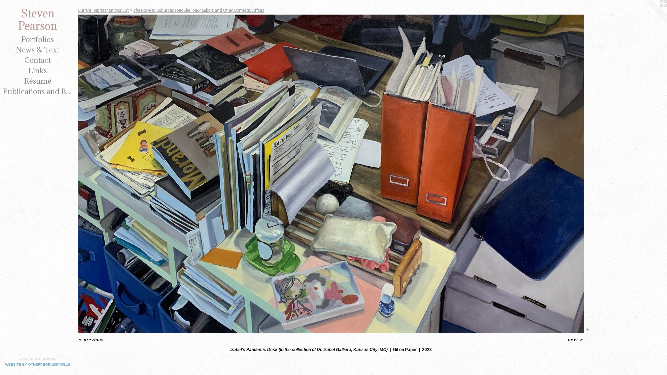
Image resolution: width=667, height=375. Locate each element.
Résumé (37, 81)
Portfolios (37, 39)
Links (37, 70)
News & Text (37, 50)
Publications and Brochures (37, 91)
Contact (37, 60)
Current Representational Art (103, 10)
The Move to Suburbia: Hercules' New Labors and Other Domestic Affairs (198, 10)
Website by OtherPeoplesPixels (37, 364)
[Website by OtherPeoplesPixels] (653, 14)
